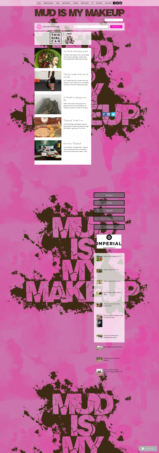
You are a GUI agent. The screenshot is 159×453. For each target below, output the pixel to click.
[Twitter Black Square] (117, 3)
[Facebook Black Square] (114, 3)
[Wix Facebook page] (104, 114)
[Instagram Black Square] (120, 3)
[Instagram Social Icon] (108, 114)
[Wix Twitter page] (113, 114)
